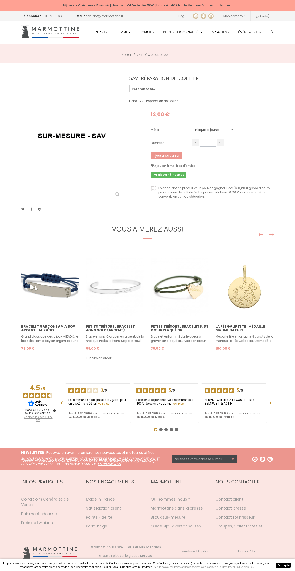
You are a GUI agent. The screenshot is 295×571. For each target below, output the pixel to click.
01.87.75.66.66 (51, 16)
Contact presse (231, 508)
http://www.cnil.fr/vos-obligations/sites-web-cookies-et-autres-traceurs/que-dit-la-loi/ (205, 567)
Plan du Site (246, 551)
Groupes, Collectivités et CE (242, 526)
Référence (140, 89)
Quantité (157, 143)
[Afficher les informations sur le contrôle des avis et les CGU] (54, 410)
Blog (181, 16)
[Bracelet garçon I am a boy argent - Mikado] (50, 286)
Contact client (229, 499)
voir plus (103, 403)
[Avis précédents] (62, 403)
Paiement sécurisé (39, 513)
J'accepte (283, 565)
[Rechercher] (272, 32)
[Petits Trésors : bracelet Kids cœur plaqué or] (180, 286)
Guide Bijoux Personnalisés (176, 526)
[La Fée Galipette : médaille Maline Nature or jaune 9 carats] (245, 286)
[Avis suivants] (270, 403)
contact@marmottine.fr (104, 16)
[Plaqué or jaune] (214, 129)
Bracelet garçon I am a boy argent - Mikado (48, 328)
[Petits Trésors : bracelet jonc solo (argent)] (115, 286)
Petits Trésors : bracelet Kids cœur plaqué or (179, 328)
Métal (155, 130)
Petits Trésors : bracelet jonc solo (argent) (110, 328)
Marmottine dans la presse (177, 508)
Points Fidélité (99, 517)
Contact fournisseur (235, 517)
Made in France (100, 499)
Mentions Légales (195, 551)
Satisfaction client (103, 508)
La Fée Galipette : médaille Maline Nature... (240, 328)
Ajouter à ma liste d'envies (174, 166)
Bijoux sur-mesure (168, 517)
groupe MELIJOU (140, 556)
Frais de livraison (37, 522)
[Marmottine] (50, 32)
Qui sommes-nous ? (170, 499)
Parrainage (96, 526)
